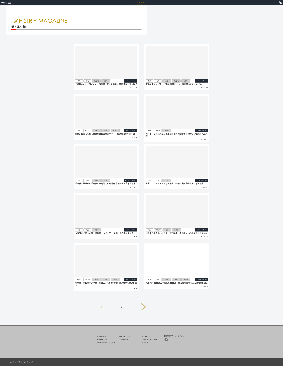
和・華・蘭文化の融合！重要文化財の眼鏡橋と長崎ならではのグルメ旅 (176, 135)
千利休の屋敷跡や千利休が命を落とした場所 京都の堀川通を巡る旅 (105, 183)
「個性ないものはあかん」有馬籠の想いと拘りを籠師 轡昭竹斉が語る (106, 84)
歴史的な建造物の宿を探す (106, 342)
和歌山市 (158, 230)
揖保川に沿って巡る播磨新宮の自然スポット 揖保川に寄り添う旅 (105, 134)
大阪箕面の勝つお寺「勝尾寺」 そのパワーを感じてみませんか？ (104, 233)
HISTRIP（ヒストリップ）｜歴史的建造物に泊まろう (141, 2)
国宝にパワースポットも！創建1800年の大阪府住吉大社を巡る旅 (174, 183)
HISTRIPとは (146, 336)
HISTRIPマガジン (125, 336)
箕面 (87, 230)
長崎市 (158, 130)
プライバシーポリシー (149, 339)
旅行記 (115, 130)
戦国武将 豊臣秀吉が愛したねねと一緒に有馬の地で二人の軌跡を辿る (177, 283)
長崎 (149, 130)
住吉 (158, 180)
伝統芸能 (96, 81)
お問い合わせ (123, 339)
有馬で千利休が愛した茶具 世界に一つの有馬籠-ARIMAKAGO (174, 84)
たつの (87, 130)
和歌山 (149, 230)
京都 (79, 180)
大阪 (149, 180)
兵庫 (79, 81)
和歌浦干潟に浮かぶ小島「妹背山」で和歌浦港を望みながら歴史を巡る (106, 284)
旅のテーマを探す (103, 339)
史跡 (105, 130)
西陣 (87, 180)
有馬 (87, 81)
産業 (105, 81)
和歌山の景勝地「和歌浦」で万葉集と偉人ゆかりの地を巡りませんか (176, 233)
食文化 (167, 130)
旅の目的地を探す (103, 336)
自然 (166, 81)
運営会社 (145, 342)
